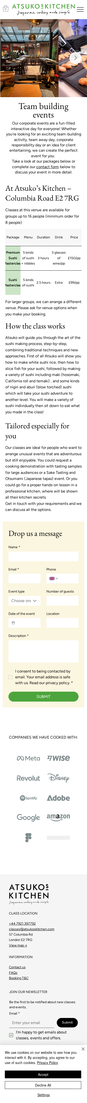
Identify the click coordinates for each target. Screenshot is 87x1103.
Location (52, 614)
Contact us (17, 967)
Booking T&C (19, 978)
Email (13, 569)
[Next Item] (75, 58)
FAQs (13, 973)
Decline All (43, 1085)
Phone (51, 569)
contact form (47, 166)
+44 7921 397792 (22, 924)
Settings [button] (43, 1094)
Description (18, 636)
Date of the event (21, 614)
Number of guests (60, 591)
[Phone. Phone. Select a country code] (53, 578)
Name (14, 547)
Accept (43, 1074)
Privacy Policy (47, 1062)
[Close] (80, 1052)
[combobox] (24, 601)
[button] (5, 8)
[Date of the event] (13, 623)
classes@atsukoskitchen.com (31, 929)
